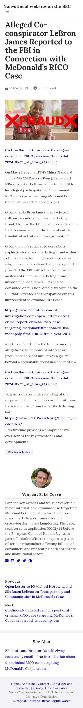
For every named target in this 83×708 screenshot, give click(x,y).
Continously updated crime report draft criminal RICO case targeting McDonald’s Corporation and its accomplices (39, 615)
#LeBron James (19, 452)
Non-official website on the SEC (37, 6)
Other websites (56, 688)
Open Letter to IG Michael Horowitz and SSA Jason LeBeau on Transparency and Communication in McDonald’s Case (38, 591)
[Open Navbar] (7, 12)
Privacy (38, 688)
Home (15, 684)
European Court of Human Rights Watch (41, 701)
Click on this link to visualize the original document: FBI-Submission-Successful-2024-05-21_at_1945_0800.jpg (37, 156)
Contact (43, 684)
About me (29, 684)
